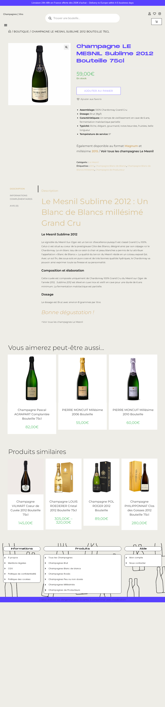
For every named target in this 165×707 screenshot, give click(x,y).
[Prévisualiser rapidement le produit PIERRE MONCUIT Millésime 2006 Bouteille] (105, 360)
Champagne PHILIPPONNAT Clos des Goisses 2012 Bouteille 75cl (139, 508)
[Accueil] (9, 31)
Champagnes (10, 14)
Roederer (67, 498)
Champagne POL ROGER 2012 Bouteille (101, 506)
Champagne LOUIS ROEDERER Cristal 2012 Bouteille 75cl (63, 506)
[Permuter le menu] (5, 25)
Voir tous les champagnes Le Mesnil (127, 151)
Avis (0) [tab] (14, 206)
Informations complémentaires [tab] (21, 197)
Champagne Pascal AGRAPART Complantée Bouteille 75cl (31, 414)
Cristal (59, 498)
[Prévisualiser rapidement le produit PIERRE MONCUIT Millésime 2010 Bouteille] (155, 360)
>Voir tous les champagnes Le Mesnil (62, 322)
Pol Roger (101, 498)
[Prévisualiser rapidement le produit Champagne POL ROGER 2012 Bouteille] (118, 464)
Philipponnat (139, 498)
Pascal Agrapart (32, 407)
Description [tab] (17, 189)
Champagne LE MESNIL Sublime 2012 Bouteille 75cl (70, 31)
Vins (21, 14)
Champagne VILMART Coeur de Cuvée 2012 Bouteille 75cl (25, 508)
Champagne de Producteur (110, 169)
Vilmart (25, 498)
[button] (66, 47)
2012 (92, 166)
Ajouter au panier (98, 90)
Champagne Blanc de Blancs (111, 166)
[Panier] (156, 21)
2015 (95, 151)
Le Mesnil (94, 162)
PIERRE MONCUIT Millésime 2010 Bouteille (133, 412)
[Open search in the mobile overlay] (82, 18)
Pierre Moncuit (82, 407)
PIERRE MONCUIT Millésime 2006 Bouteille (82, 412)
